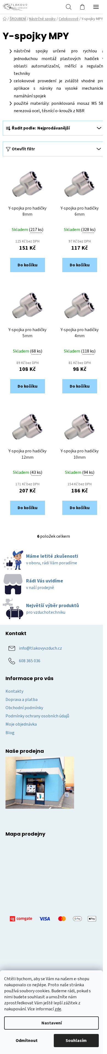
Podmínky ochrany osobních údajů (37, 716)
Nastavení (51, 1023)
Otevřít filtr (23, 149)
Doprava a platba (21, 700)
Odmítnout (27, 1041)
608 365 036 (29, 661)
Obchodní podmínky (24, 708)
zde (58, 1009)
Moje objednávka (21, 724)
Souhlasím (76, 1041)
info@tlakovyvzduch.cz (40, 648)
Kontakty (14, 691)
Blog (10, 733)
